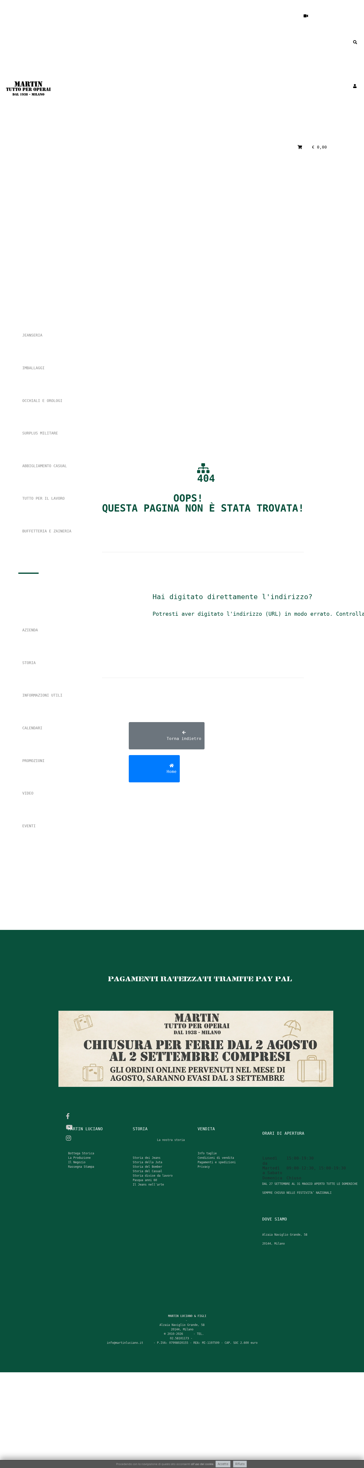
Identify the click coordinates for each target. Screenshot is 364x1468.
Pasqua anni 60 (145, 1180)
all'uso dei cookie (202, 1464)
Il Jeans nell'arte (148, 1184)
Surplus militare (40, 433)
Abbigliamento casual (44, 466)
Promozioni (33, 761)
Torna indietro (166, 741)
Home (154, 774)
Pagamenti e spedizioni (217, 1162)
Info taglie (207, 1153)
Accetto (223, 1464)
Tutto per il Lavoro (43, 498)
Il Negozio (76, 1162)
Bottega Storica (81, 1153)
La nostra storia (171, 1140)
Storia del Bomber (147, 1166)
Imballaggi (33, 368)
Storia (29, 663)
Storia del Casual (147, 1171)
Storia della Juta (147, 1162)
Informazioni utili (42, 695)
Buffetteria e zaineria (46, 531)
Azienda (30, 630)
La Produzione (79, 1158)
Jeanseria (32, 335)
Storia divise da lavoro (153, 1175)
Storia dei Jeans (146, 1158)
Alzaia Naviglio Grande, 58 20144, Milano (290, 1188)
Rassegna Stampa (81, 1166)
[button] (340, 42)
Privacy (204, 1166)
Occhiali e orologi (42, 400)
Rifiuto (240, 1464)
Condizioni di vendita (216, 1158)
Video (27, 793)
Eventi (29, 826)
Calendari (32, 728)
